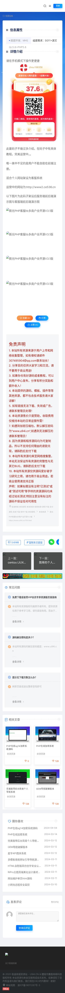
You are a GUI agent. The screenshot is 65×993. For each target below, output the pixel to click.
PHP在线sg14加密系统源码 (16, 747)
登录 (58, 6)
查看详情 (16, 621)
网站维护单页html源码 (20, 878)
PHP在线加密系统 (45, 746)
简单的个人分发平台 (48, 562)
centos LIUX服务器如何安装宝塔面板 (17, 562)
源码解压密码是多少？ (23, 637)
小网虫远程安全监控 (19, 884)
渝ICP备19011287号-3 (29, 985)
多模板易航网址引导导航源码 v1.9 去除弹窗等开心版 (24, 859)
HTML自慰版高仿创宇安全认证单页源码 (24, 865)
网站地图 (10, 985)
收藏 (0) (26, 318)
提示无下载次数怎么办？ (24, 677)
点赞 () (34, 325)
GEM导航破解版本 (45, 788)
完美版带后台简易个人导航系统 (17, 790)
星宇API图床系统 (17, 853)
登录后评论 (24, 927)
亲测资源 (42, 512)
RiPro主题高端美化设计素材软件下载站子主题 (24, 872)
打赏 (43, 318)
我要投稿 (9, 16)
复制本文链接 (35, 542)
